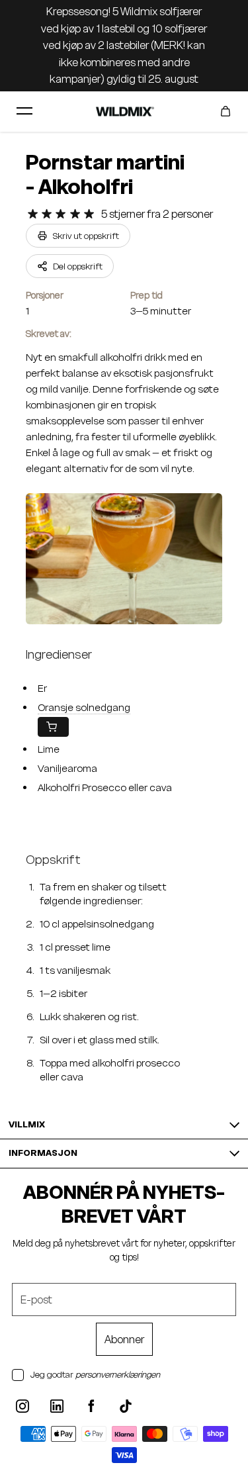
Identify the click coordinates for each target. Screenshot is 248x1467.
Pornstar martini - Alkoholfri (105, 175)
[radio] (33, 214)
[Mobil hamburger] (24, 111)
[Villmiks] (124, 111)
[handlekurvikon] (225, 111)
